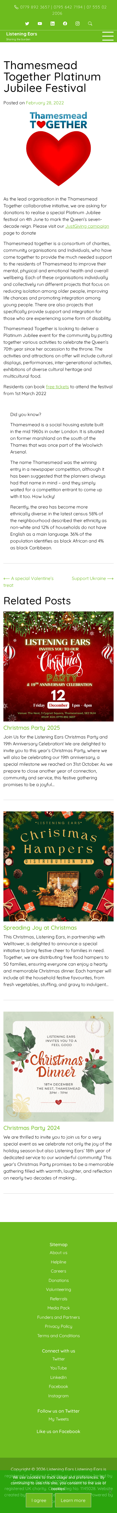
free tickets (57, 386)
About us (58, 1252)
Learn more (73, 1500)
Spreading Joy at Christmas (40, 927)
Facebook (58, 1386)
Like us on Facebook (58, 1431)
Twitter (58, 1359)
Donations (59, 1280)
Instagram (58, 1395)
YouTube (58, 1368)
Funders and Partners (58, 1317)
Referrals (58, 1298)
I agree (39, 1500)
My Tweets (59, 1419)
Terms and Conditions (58, 1335)
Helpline (58, 1262)
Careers (58, 1271)
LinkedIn (58, 1377)
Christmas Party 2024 (31, 1127)
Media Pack (58, 1308)
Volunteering (58, 1289)
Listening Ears (21, 34)
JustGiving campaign (87, 226)
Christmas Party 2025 (31, 727)
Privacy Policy (58, 1326)
